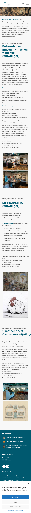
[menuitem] (22, 3)
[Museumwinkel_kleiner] (15, 161)
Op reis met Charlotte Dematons (14, 441)
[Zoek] (22, 3)
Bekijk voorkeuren (15, 506)
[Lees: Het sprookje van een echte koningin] (3, 438)
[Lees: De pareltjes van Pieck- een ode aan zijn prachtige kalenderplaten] (3, 446)
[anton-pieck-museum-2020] (12, 3)
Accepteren (15, 497)
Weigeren (15, 502)
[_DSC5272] (15, 391)
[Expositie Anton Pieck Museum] (15, 179)
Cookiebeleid (11, 510)
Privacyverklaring (19, 510)
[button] (28, 483)
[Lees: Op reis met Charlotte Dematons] (3, 442)
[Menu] (26, 3)
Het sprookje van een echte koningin (15, 437)
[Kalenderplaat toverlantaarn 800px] (15, 281)
